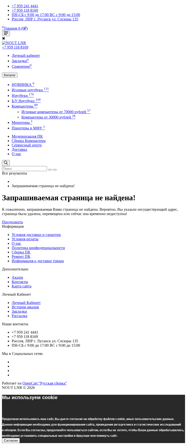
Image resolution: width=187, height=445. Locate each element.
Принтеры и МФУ (28, 128)
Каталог (10, 75)
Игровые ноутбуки (30, 90)
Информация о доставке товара (38, 261)
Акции (17, 277)
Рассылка (19, 316)
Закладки (19, 311)
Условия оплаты (25, 239)
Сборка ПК (21, 252)
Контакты (20, 282)
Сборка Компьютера (29, 141)
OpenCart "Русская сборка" (44, 383)
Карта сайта (21, 286)
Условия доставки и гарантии (36, 235)
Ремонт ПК (21, 256)
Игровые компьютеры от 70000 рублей (56, 112)
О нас (16, 154)
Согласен (11, 440)
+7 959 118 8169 (15, 47)
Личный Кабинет (26, 303)
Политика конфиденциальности (38, 248)
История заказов (25, 307)
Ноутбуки (23, 95)
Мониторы (22, 122)
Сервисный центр (27, 145)
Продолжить (12, 222)
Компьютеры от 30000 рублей (48, 117)
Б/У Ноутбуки (26, 101)
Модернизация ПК (27, 136)
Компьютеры (25, 106)
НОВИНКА (23, 85)
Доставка (19, 149)
